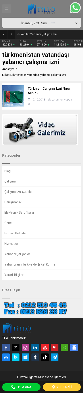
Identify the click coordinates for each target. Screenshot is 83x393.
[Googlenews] (74, 347)
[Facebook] (6, 347)
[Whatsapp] (64, 347)
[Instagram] (25, 347)
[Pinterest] (54, 347)
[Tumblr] (35, 357)
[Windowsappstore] (25, 357)
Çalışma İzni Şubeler (18, 192)
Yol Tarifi (64, 387)
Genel (8, 223)
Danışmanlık (12, 202)
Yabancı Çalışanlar (17, 254)
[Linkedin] (35, 347)
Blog (7, 171)
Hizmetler (11, 243)
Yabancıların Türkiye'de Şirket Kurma (29, 264)
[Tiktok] (45, 357)
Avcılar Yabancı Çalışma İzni (39, 34)
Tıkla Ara (23, 387)
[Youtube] (45, 347)
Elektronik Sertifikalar (19, 212)
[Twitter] (15, 347)
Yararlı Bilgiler (13, 275)
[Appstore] (6, 357)
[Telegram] (54, 357)
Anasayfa (8, 69)
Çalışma (10, 181)
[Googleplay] (15, 357)
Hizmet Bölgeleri (15, 233)
